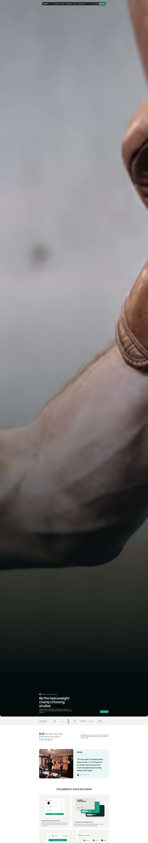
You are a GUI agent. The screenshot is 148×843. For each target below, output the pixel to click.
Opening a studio (82, 3)
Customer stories (69, 3)
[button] (57, 3)
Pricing (75, 3)
